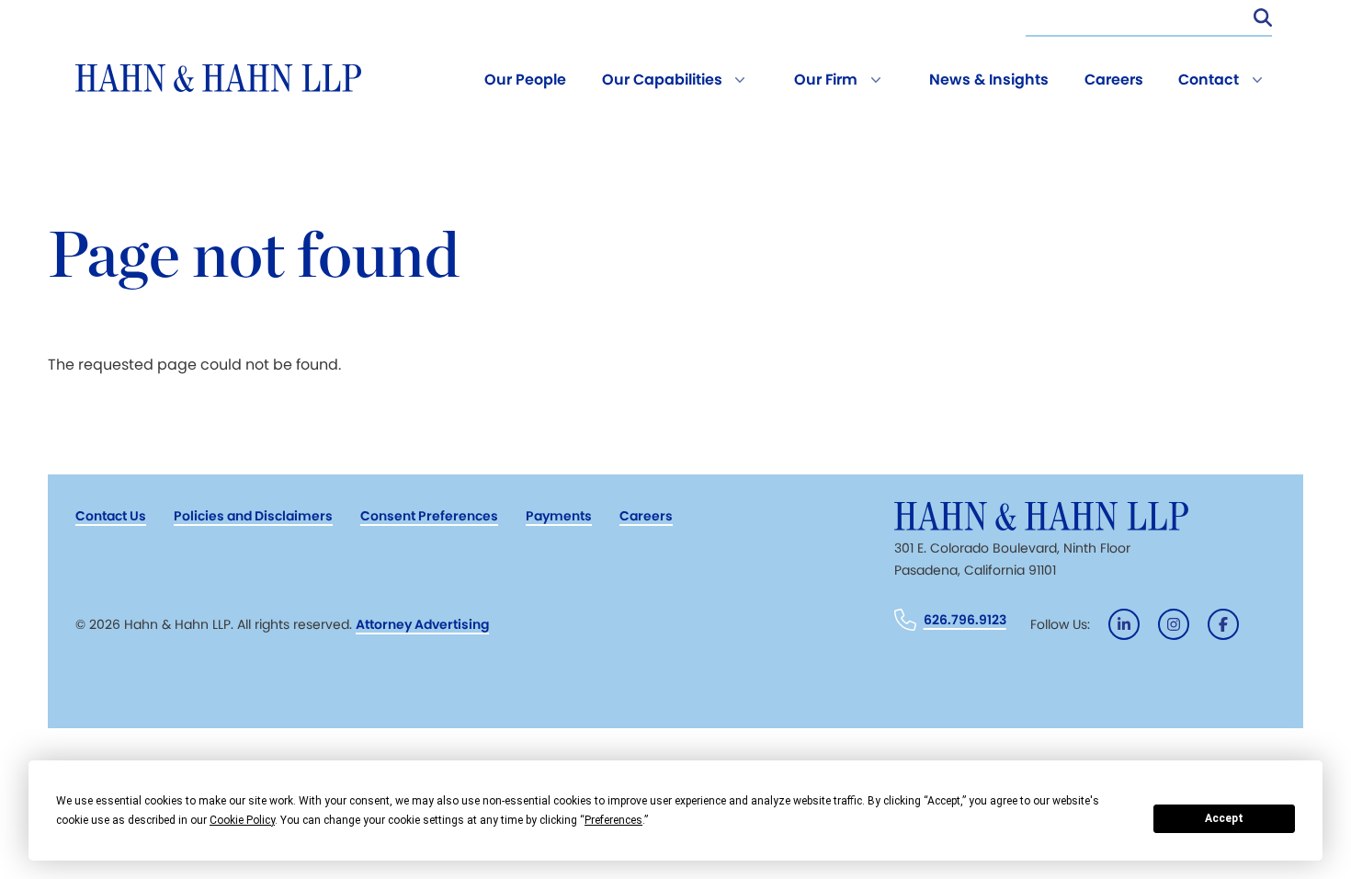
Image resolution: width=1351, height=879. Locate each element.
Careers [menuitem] (1113, 79)
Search (1263, 17)
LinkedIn (1124, 624)
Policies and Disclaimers (253, 516)
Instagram (1173, 624)
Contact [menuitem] (1208, 80)
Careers (646, 516)
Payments (559, 516)
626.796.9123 (965, 620)
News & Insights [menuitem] (989, 79)
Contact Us (110, 516)
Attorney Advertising (422, 624)
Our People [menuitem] (525, 79)
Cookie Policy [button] (242, 820)
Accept (1224, 818)
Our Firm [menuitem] (825, 80)
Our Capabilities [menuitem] (662, 80)
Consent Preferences (429, 516)
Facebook (1223, 624)
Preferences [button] (613, 820)
